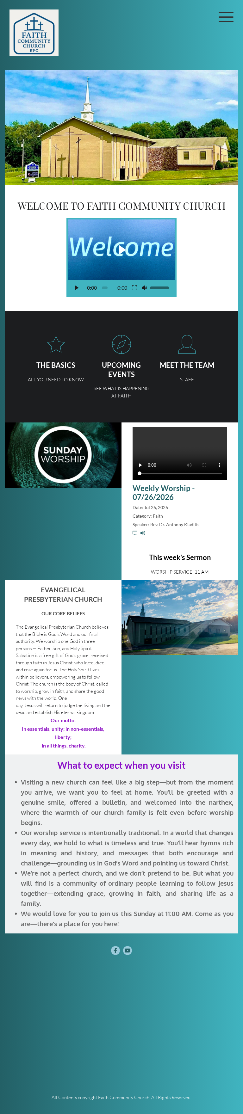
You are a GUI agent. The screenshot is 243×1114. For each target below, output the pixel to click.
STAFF (187, 380)
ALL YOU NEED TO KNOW (56, 380)
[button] (226, 16)
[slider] (104, 287)
